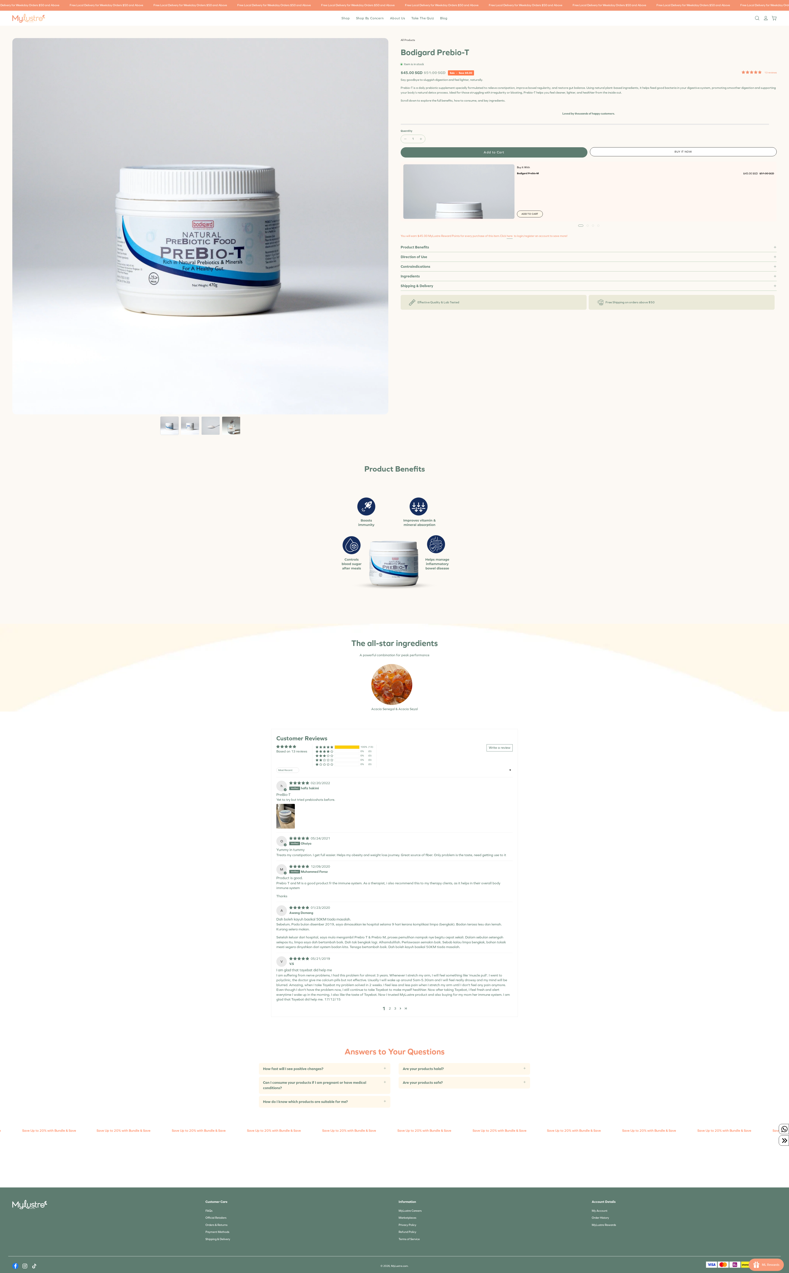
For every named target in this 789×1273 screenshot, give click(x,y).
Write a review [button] (499, 748)
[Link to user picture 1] (285, 816)
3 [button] (395, 1008)
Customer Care (216, 1202)
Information (407, 1202)
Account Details (604, 1202)
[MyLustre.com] (28, 18)
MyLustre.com (399, 1266)
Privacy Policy (407, 1225)
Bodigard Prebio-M (528, 173)
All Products (408, 40)
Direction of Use (414, 257)
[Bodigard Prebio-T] (169, 425)
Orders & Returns (216, 1225)
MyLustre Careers (410, 1211)
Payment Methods (217, 1232)
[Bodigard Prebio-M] (458, 191)
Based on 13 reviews (291, 751)
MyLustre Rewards (604, 1225)
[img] (299, 783)
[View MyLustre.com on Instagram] (25, 1266)
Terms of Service (409, 1239)
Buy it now (683, 152)
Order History (600, 1218)
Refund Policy (407, 1232)
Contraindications (415, 266)
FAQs (208, 1211)
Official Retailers (215, 1218)
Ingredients (410, 276)
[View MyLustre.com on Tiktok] (34, 1266)
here (510, 236)
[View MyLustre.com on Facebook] (15, 1266)
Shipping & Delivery (417, 286)
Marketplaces (407, 1218)
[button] (397, 18)
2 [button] (390, 1008)
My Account (599, 1211)
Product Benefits (415, 247)
